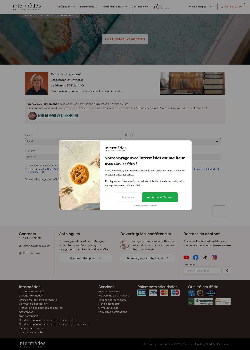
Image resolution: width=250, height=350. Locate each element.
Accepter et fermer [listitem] (160, 197)
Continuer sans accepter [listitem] (145, 206)
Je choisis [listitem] (127, 197)
